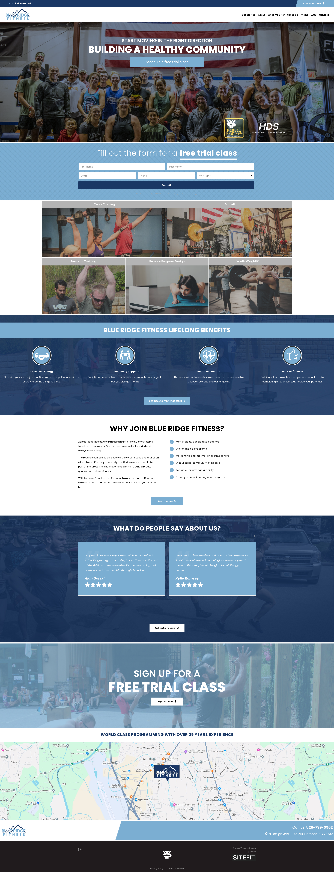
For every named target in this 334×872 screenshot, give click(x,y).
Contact (324, 14)
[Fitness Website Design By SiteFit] (244, 857)
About (261, 14)
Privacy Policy (156, 868)
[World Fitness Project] (167, 854)
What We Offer (276, 14)
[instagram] (79, 849)
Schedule (292, 14)
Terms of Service (175, 868)
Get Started (248, 14)
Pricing (304, 14)
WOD (314, 14)
